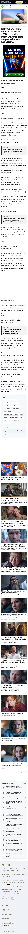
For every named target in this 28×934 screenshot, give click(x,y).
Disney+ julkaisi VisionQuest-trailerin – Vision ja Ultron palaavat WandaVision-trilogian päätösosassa (14, 220)
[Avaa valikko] (25, 2)
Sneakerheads (7, 420)
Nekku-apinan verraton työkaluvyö (11, 414)
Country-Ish (6, 400)
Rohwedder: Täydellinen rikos (15, 417)
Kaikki (24, 783)
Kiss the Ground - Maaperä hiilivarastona (12, 405)
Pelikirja (5, 417)
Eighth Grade (13, 400)
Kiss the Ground (15, 403)
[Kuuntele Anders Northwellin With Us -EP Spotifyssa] (14, 61)
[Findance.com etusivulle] (6, 2)
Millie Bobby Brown (8, 411)
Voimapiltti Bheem (7, 423)
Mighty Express (16, 408)
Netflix (3, 81)
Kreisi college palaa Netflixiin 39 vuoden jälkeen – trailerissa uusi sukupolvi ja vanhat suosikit (12, 151)
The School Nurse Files (16, 420)
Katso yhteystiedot (6, 925)
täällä (3, 270)
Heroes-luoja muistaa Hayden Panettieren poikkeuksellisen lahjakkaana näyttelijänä (12, 331)
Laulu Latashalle (7, 408)
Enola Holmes (6, 403)
